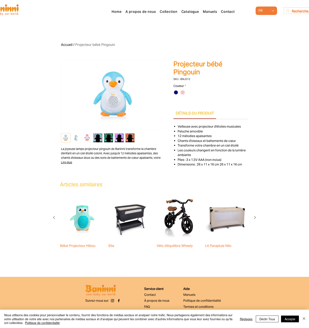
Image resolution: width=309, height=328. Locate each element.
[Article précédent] (54, 217)
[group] (155, 228)
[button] (168, 11)
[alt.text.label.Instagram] (112, 301)
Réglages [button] (246, 319)
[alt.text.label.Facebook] (119, 301)
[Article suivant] (255, 217)
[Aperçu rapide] (82, 218)
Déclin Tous (267, 319)
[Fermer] (303, 319)
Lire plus (66, 162)
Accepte (290, 319)
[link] (195, 113)
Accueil (67, 45)
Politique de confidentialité (42, 323)
